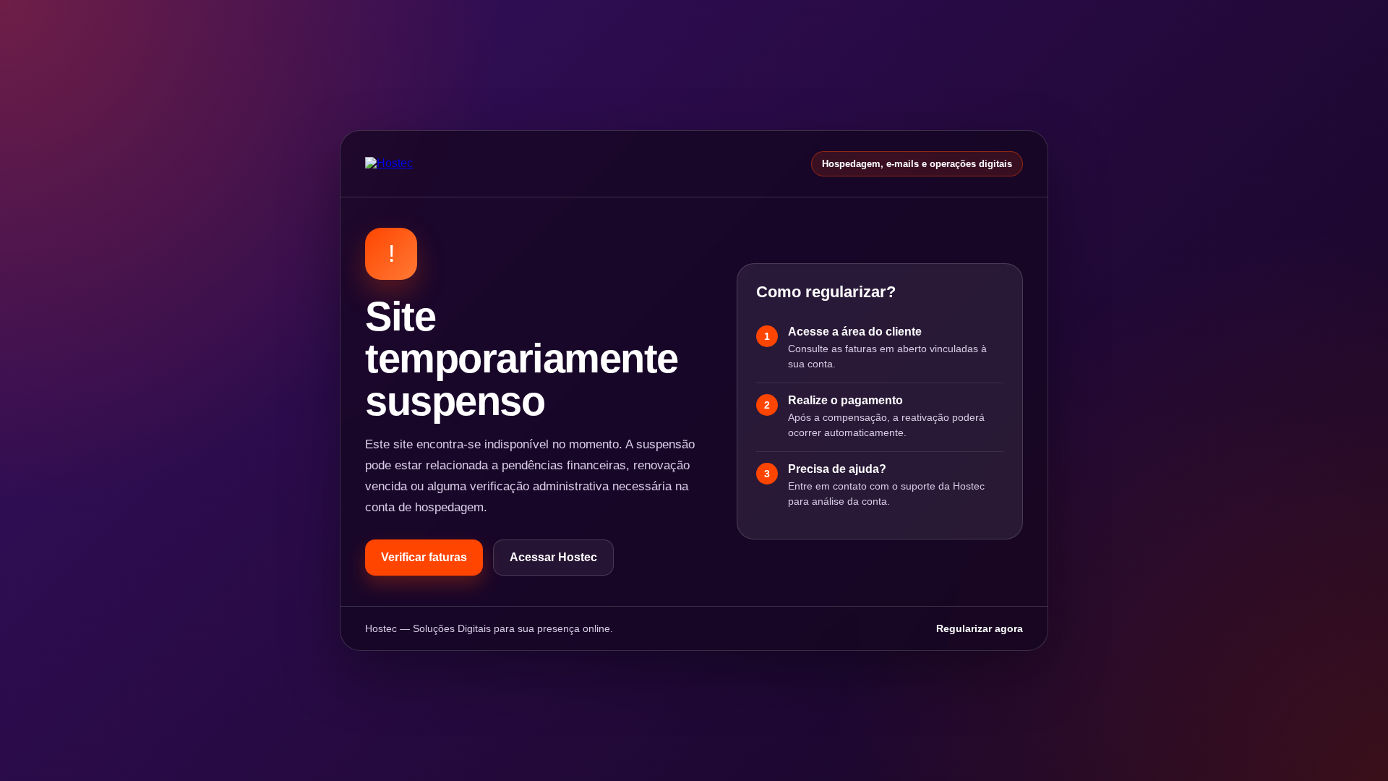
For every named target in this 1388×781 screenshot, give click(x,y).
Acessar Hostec (553, 557)
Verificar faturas (424, 557)
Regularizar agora (979, 628)
